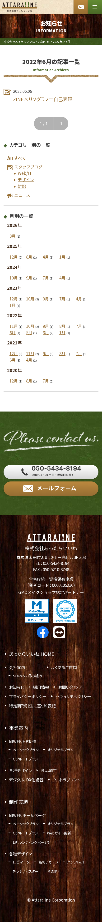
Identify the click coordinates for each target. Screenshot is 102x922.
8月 (12, 236)
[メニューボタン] (95, 7)
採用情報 (41, 687)
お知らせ (16, 687)
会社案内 (17, 667)
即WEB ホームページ (27, 815)
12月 (13, 257)
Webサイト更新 (59, 832)
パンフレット (76, 861)
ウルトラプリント (66, 780)
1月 (62, 257)
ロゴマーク (21, 861)
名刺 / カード (48, 861)
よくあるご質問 (64, 667)
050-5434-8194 (56, 563)
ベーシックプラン (25, 749)
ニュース (22, 195)
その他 (52, 871)
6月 (12, 333)
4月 (46, 257)
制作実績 (18, 801)
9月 (29, 278)
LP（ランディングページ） (31, 842)
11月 (13, 326)
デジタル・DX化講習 (26, 780)
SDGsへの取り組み (27, 675)
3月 (46, 333)
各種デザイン (20, 770)
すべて (20, 158)
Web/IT (25, 173)
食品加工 (49, 770)
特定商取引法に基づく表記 (32, 706)
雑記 (22, 186)
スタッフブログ (28, 167)
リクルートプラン (25, 758)
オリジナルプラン (60, 749)
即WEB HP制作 (22, 741)
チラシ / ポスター (25, 871)
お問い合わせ (70, 687)
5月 (29, 333)
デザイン (26, 180)
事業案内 (18, 727)
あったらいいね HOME (31, 653)
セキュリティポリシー (73, 696)
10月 (13, 278)
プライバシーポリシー (27, 696)
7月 (46, 278)
